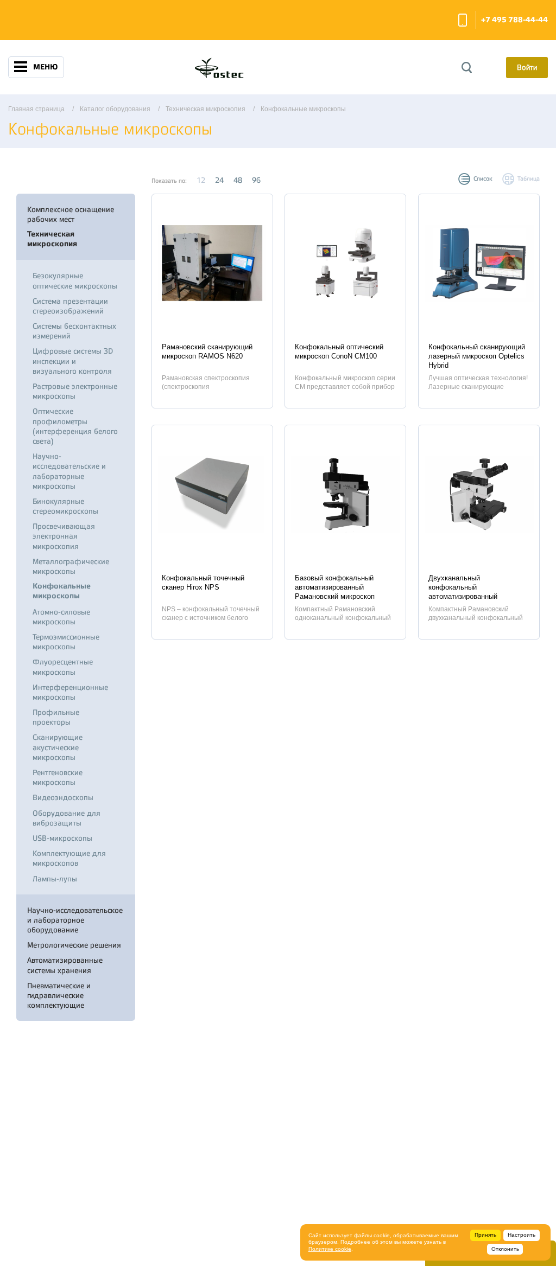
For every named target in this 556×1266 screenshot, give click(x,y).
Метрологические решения (74, 945)
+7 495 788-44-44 (514, 19)
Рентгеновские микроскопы (58, 777)
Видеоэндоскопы (63, 797)
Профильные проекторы (56, 717)
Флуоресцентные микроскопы (63, 666)
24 (219, 180)
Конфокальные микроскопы (62, 590)
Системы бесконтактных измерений (74, 331)
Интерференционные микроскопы (70, 692)
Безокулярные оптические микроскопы (75, 280)
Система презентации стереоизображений (70, 306)
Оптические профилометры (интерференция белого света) (75, 426)
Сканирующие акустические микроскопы (58, 747)
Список (482, 178)
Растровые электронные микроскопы (75, 391)
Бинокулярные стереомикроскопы (65, 506)
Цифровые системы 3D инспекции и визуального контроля (73, 361)
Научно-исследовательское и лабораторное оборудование (75, 920)
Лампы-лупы (55, 878)
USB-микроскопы (62, 838)
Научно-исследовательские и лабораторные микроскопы (69, 471)
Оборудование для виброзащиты (66, 818)
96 (256, 180)
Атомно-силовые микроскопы (61, 617)
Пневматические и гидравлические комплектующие (59, 995)
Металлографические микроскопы (71, 566)
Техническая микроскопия (52, 238)
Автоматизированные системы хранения (65, 965)
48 (237, 180)
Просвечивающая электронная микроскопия (64, 536)
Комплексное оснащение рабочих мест (70, 214)
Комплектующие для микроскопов (69, 858)
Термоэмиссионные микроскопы (66, 641)
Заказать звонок (462, 20)
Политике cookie (329, 1249)
